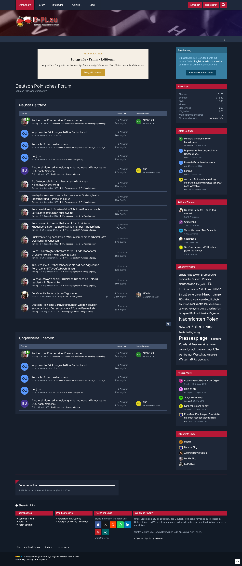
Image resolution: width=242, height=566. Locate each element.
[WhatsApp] (120, 524)
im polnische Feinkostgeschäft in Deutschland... (60, 132)
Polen (196, 326)
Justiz (203, 308)
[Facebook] (98, 524)
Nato (182, 327)
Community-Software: (31, 560)
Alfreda (146, 293)
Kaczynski (184, 313)
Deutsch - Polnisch (201, 279)
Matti (34, 296)
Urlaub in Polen (204, 349)
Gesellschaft (211, 299)
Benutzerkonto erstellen (201, 72)
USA (216, 349)
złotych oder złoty (193, 397)
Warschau (199, 354)
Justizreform (214, 308)
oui (33, 135)
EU (210, 284)
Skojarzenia (190, 238)
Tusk (194, 344)
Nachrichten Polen (198, 319)
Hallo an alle (190, 388)
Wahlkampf (185, 354)
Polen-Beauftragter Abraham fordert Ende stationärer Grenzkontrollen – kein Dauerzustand (64, 252)
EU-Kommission (188, 289)
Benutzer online (28, 485)
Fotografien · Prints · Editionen (73, 521)
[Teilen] (168, 324)
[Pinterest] (98, 532)
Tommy (35, 123)
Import (187, 441)
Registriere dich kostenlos (208, 61)
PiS (188, 327)
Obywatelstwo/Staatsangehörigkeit (202, 380)
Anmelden (195, 4)
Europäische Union (190, 294)
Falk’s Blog (189, 464)
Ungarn (183, 349)
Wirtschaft (186, 359)
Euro (208, 289)
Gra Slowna (190, 221)
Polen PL (22, 521)
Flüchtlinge (185, 299)
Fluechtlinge (211, 294)
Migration (214, 313)
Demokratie (185, 279)
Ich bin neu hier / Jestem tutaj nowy (68, 159)
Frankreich (198, 299)
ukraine (203, 344)
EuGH (201, 289)
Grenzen (183, 304)
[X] (105, 524)
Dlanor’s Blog (190, 447)
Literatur (203, 313)
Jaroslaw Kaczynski (189, 308)
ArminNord (148, 119)
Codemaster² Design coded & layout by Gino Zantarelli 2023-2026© (51, 556)
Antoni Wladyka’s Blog (195, 452)
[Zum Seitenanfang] (237, 561)
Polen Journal (25, 524)
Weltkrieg (212, 354)
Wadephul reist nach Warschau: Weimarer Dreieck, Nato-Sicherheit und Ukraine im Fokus (65, 197)
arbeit (182, 274)
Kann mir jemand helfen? (196, 405)
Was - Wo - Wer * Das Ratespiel (200, 230)
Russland (185, 344)
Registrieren (211, 4)
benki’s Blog (190, 458)
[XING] (105, 532)
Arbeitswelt (193, 274)
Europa (216, 289)
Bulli (33, 174)
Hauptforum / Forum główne (70, 296)
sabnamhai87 (216, 118)
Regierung (216, 338)
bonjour (36, 156)
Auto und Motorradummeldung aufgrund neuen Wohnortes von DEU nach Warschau (203, 182)
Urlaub (191, 349)
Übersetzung (202, 359)
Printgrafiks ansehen (93, 72)
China (213, 274)
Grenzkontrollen (198, 304)
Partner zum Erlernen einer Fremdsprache (57, 120)
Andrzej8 (188, 401)
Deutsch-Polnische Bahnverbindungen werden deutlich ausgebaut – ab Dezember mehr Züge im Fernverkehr (64, 306)
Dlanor (187, 421)
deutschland (187, 284)
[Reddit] (113, 524)
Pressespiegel (194, 338)
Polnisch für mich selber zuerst (50, 144)
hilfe (210, 304)
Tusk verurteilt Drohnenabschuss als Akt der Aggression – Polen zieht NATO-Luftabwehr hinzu (66, 266)
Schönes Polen (26, 518)
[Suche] (223, 5)
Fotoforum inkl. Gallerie (69, 518)
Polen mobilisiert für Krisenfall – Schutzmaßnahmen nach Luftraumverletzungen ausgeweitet (66, 211)
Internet (217, 304)
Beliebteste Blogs (186, 433)
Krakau (194, 313)
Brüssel (205, 274)
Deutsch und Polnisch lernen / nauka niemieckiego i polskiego (79, 123)
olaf (145, 168)
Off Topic (57, 135)
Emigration (201, 284)
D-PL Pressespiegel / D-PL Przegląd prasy (78, 188)
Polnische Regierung (189, 332)
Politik (208, 327)
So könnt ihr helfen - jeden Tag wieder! (55, 293)
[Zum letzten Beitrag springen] (138, 121)
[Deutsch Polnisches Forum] (121, 22)
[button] (127, 524)
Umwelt (213, 344)
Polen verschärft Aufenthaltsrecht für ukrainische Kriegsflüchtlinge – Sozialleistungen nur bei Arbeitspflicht (66, 224)
